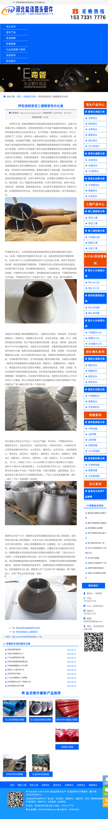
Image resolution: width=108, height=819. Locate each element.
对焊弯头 (92, 129)
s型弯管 (92, 439)
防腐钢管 (11, 43)
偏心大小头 (94, 288)
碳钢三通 (92, 242)
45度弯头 (93, 165)
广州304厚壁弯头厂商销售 (17, 677)
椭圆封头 (92, 370)
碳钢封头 (92, 401)
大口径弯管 (94, 450)
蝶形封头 (92, 365)
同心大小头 (94, 282)
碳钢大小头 (94, 338)
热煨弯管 (92, 445)
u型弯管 (92, 434)
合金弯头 (92, 196)
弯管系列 (95, 415)
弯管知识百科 (29, 96)
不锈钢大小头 (95, 332)
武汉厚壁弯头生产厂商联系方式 (19, 681)
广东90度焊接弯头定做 (15, 657)
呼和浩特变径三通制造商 (27, 631)
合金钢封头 (94, 407)
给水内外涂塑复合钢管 (67, 719)
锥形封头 (92, 382)
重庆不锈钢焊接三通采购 (97, 523)
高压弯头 (92, 140)
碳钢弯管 (92, 470)
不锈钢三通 (94, 237)
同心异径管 (94, 307)
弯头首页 (11, 26)
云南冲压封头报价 (14, 673)
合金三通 (92, 248)
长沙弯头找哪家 (93, 558)
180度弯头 (93, 171)
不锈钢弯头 (94, 185)
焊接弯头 (92, 123)
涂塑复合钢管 (67, 746)
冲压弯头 (59, 798)
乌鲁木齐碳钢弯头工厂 (15, 653)
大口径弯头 (94, 146)
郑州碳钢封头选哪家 (95, 528)
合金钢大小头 (95, 343)
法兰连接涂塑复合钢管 (40, 719)
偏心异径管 (94, 313)
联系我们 (11, 61)
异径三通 (92, 223)
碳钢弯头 (92, 190)
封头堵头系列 (95, 352)
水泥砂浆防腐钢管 (14, 774)
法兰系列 (95, 484)
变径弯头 (57, 784)
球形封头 (92, 376)
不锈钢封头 (94, 395)
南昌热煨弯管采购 (14, 649)
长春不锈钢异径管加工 (96, 568)
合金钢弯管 (94, 476)
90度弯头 (93, 160)
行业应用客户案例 (15, 49)
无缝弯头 (92, 118)
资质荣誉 (11, 55)
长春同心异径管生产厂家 (97, 563)
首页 (19, 96)
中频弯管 (92, 428)
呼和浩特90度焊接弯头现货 (28, 627)
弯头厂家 (89, 798)
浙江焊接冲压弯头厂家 (96, 543)
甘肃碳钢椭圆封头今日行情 (17, 665)
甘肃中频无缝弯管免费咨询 (17, 661)
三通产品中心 (95, 204)
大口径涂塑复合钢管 (14, 719)
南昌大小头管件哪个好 (15, 669)
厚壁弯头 (92, 134)
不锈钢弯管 (94, 464)
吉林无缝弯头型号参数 (15, 685)
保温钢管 (11, 38)
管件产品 (11, 32)
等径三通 (92, 217)
